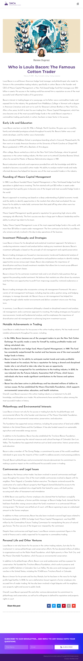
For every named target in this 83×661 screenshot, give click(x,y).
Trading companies (55, 76)
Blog (36, 76)
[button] (78, 4)
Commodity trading (43, 76)
